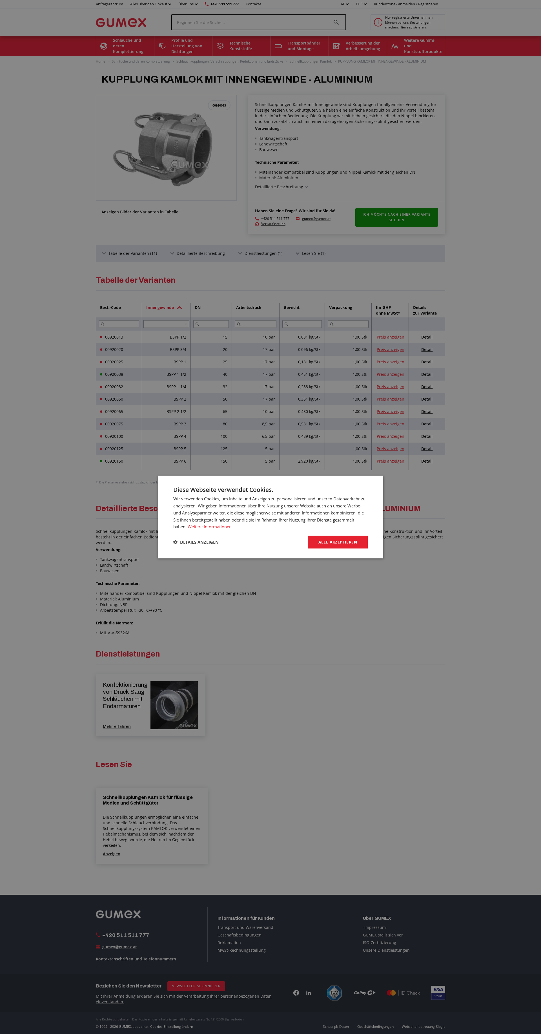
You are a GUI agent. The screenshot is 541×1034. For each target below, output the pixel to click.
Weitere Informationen (210, 526)
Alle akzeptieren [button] (337, 542)
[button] (196, 542)
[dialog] (270, 517)
